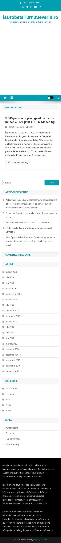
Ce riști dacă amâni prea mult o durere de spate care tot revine (31, 215)
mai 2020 (10, 338)
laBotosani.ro (9, 523)
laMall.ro (15, 469)
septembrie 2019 (14, 371)
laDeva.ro (44, 492)
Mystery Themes (40, 540)
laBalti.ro (38, 476)
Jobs (8, 399)
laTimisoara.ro (9, 492)
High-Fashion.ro (26, 476)
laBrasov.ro (8, 511)
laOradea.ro (8, 500)
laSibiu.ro (7, 526)
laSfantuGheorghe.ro (33, 511)
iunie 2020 (10, 332)
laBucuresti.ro (22, 485)
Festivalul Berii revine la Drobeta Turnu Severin (27, 222)
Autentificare (12, 428)
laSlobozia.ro (29, 526)
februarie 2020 (13, 349)
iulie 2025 (10, 305)
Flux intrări (10, 433)
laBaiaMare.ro (30, 519)
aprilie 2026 (11, 288)
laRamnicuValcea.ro (12, 503)
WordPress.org (12, 444)
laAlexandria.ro (34, 515)
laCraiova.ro (23, 488)
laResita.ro (31, 523)
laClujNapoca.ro (37, 485)
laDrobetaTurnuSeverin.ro (30, 17)
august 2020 (11, 321)
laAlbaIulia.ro (19, 515)
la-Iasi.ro (18, 511)
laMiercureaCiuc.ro (35, 496)
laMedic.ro (18, 465)
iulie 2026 (10, 277)
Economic (10, 394)
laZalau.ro (48, 530)
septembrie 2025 (14, 294)
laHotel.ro (39, 465)
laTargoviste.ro (42, 526)
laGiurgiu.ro (21, 496)
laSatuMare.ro (43, 523)
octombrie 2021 (13, 316)
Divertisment (12, 388)
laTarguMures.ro (24, 530)
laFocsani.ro (8, 496)
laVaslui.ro (8, 515)
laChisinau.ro (38, 473)
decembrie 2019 (13, 355)
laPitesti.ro (20, 500)
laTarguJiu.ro (9, 530)
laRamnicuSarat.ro (35, 500)
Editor (31, 127)
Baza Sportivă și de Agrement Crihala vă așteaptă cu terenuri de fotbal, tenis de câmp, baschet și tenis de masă (30, 241)
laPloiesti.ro (46, 488)
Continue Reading (20, 162)
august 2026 (11, 272)
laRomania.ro (9, 485)
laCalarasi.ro (33, 492)
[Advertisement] (30, 62)
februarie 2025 (13, 310)
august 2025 (11, 299)
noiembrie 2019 (13, 360)
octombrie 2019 (13, 366)
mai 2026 (10, 283)
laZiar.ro (24, 469)
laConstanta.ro (9, 488)
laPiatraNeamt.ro (11, 476)
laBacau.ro (17, 519)
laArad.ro (7, 519)
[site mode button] (51, 97)
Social (8, 410)
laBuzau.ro (22, 492)
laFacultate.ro (44, 469)
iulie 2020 (10, 327)
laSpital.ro (28, 465)
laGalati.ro (34, 488)
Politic (8, 405)
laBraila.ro (20, 523)
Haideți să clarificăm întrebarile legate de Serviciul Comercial (29, 230)
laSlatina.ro (17, 526)
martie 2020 (11, 344)
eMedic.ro (7, 465)
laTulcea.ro (38, 530)
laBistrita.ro (43, 519)
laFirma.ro (32, 469)
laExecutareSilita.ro (22, 473)
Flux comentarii (13, 439)
